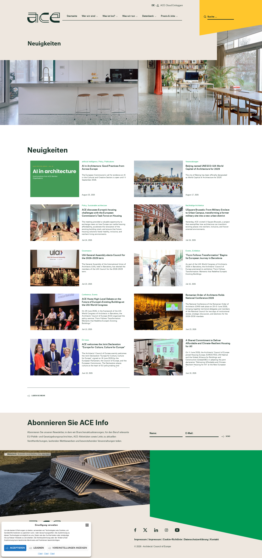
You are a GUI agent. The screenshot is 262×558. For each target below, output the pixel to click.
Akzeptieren (17, 548)
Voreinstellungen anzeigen (69, 548)
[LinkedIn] (156, 530)
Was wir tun (128, 16)
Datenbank (148, 16)
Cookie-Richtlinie (172, 539)
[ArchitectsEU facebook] (135, 530)
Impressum (140, 539)
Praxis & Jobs (168, 16)
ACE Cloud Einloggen (171, 5)
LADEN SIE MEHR (38, 395)
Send (228, 436)
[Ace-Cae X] (145, 530)
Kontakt (214, 539)
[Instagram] (166, 530)
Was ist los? (108, 16)
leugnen (38, 548)
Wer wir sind (88, 16)
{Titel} (40, 553)
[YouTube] (177, 530)
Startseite (72, 16)
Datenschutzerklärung (196, 539)
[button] (87, 525)
